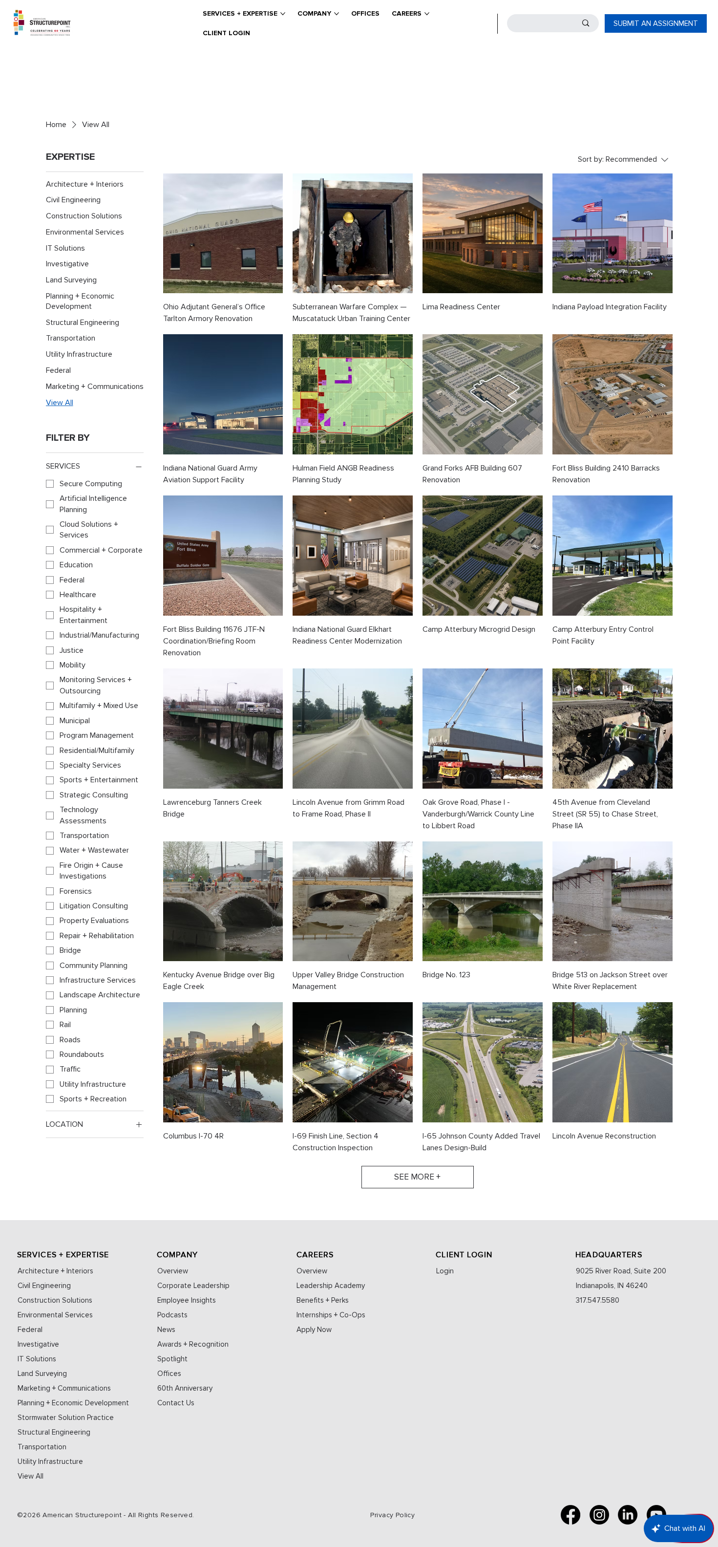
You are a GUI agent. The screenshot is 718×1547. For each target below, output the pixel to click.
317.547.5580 (597, 1300)
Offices (169, 1373)
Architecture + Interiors (55, 1271)
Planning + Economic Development (73, 1402)
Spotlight (172, 1358)
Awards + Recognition (193, 1344)
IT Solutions (37, 1358)
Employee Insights (186, 1300)
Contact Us (175, 1402)
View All (30, 1476)
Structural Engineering (54, 1432)
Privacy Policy (392, 1515)
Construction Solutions (55, 1300)
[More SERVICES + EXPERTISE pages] (282, 13)
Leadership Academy (330, 1285)
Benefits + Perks (322, 1300)
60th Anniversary (184, 1388)
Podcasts (172, 1315)
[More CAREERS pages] (426, 13)
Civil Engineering (44, 1285)
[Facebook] (570, 1515)
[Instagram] (599, 1515)
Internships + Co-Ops (330, 1315)
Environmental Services (55, 1315)
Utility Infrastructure (50, 1461)
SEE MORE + (417, 1177)
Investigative (38, 1344)
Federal (30, 1329)
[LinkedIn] (627, 1515)
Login (445, 1271)
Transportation (42, 1446)
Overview (172, 1271)
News (166, 1329)
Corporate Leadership (193, 1285)
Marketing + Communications (64, 1388)
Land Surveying (42, 1373)
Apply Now (314, 1329)
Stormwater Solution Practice (66, 1417)
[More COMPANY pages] (336, 13)
